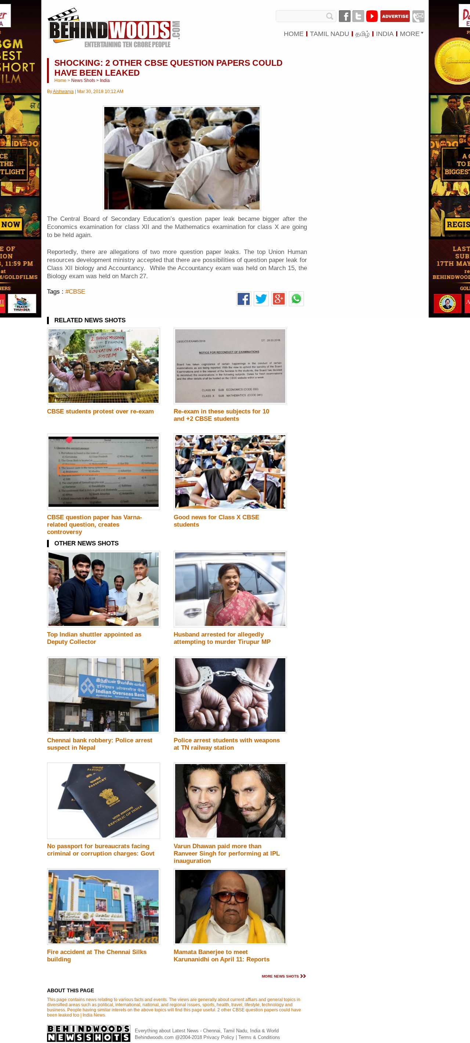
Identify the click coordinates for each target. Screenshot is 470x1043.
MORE (410, 33)
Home (60, 80)
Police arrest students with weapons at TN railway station (227, 744)
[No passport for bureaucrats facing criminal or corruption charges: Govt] (103, 837)
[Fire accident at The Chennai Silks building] (103, 943)
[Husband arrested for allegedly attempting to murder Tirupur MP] (230, 625)
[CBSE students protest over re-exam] (103, 402)
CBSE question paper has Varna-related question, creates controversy (94, 524)
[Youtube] (372, 16)
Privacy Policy (219, 1037)
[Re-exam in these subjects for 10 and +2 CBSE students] (230, 402)
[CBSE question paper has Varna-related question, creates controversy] (103, 508)
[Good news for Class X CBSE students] (230, 508)
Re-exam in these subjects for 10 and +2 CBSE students (221, 415)
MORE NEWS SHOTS (280, 976)
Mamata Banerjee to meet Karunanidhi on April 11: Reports (222, 956)
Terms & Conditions (259, 1037)
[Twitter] (358, 16)
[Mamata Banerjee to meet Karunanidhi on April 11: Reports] (230, 943)
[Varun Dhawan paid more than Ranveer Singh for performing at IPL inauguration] (230, 837)
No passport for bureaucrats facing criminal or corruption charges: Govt (101, 850)
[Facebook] (345, 16)
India (105, 80)
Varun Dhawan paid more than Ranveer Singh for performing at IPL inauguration (227, 853)
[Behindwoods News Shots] (113, 21)
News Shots (83, 80)
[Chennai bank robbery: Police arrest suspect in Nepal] (103, 731)
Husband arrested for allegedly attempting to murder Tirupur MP (222, 638)
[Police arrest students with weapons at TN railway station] (230, 731)
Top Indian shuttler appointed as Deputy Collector (94, 638)
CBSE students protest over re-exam (100, 411)
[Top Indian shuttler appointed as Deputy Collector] (103, 625)
